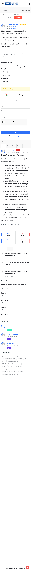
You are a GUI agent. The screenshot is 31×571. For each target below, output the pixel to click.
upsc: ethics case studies (7, 371)
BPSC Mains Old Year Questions (9, 358)
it (28, 358)
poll (19, 363)
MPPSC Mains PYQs (15, 28)
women (18, 374)
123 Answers (10, 258)
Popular (4, 249)
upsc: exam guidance (19, 371)
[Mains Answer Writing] (12, 3)
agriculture (4, 356)
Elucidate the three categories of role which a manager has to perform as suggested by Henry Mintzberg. (15, 67)
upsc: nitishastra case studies (8, 374)
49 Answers (10, 276)
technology (4, 369)
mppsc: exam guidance (13, 361)
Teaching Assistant (12, 334)
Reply (11, 224)
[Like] (7, 23)
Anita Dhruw (10, 343)
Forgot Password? (25, 128)
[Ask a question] (27, 567)
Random (19, 145)
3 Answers (6, 303)
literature (4, 361)
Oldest (8, 145)
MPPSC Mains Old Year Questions (9, 50)
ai (8, 356)
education (20, 358)
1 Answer (6, 288)
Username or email (6, 104)
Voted (3, 145)
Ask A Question (25, 10)
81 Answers (10, 267)
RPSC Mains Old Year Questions (15, 366)
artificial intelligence (15, 356)
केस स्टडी (5, 72)
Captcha (3, 117)
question (24, 363)
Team (8, 325)
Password (4, 111)
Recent (14, 145)
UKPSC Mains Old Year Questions (16, 369)
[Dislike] (7, 28)
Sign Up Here (20, 136)
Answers (10, 249)
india (25, 358)
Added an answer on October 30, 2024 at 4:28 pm (17, 152)
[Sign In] (29, 3)
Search (5, 10)
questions (4, 366)
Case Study (6, 75)
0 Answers (6, 295)
